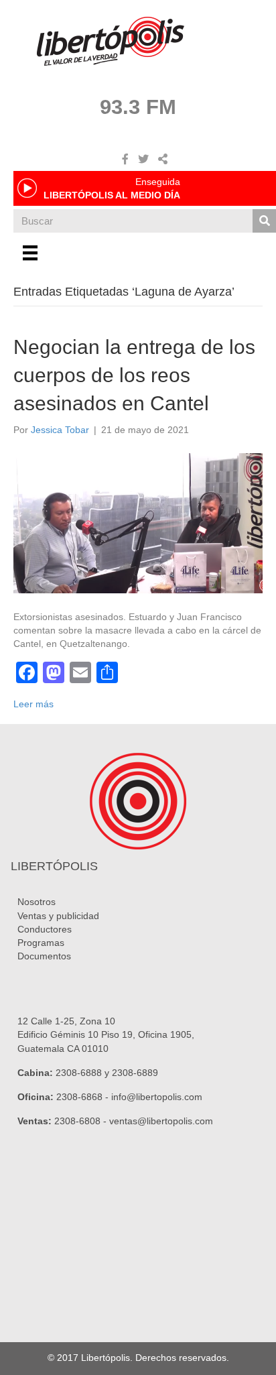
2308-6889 (135, 1072)
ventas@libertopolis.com (161, 1121)
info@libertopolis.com (156, 1096)
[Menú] (30, 253)
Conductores (44, 929)
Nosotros (36, 901)
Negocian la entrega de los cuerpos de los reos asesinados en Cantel (134, 375)
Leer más (33, 704)
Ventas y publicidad (58, 915)
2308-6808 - (81, 1121)
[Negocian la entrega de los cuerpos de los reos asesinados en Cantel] (138, 522)
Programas (40, 942)
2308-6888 (79, 1072)
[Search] (264, 221)
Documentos (44, 956)
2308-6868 (79, 1096)
